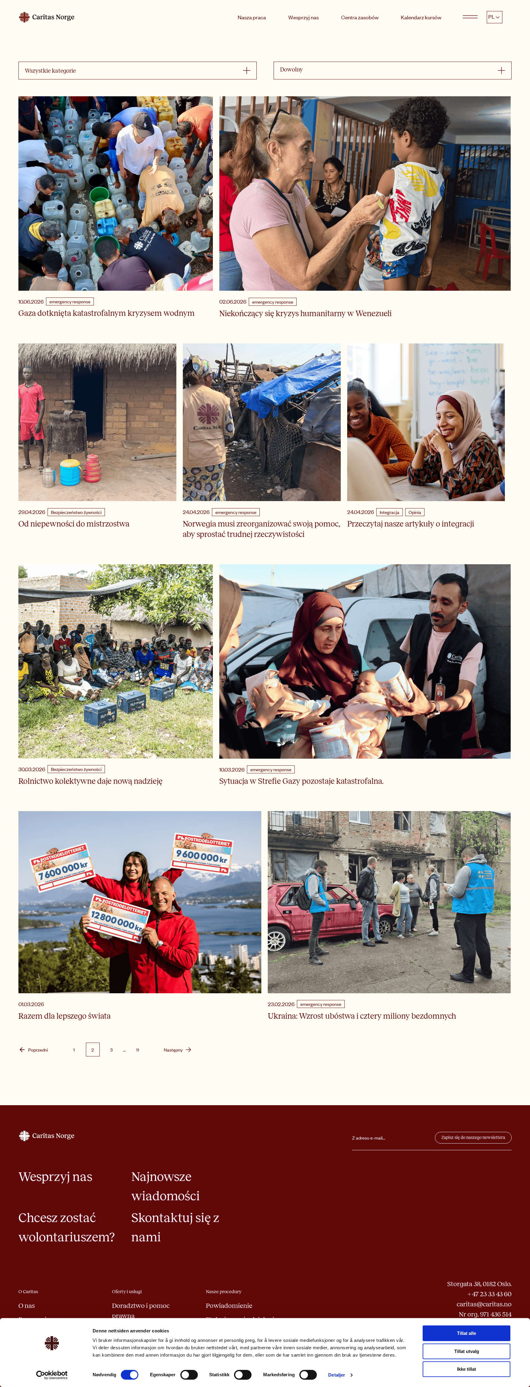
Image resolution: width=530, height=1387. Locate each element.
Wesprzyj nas (303, 17)
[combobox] (134, 70)
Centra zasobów (359, 17)
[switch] (189, 1375)
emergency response (69, 301)
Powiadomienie (229, 1305)
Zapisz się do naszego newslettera (473, 1137)
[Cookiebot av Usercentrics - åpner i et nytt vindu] (52, 1375)
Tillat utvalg (466, 1351)
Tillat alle (466, 1333)
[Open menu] (470, 17)
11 (137, 1050)
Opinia (415, 512)
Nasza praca (252, 17)
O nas (26, 1305)
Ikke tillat (466, 1369)
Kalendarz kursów (421, 17)
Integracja (389, 512)
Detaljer (336, 1374)
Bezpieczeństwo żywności (76, 512)
